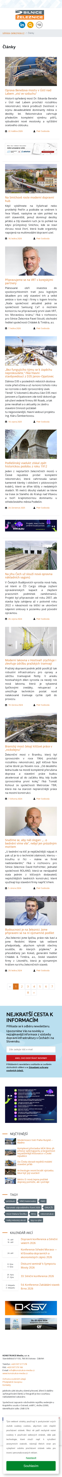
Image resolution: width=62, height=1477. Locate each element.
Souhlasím (31, 1466)
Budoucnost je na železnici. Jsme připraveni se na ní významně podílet (29, 931)
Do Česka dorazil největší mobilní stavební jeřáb (34, 1163)
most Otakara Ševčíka (16, 1213)
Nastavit (31, 1458)
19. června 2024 (15, 704)
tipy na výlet (36, 1220)
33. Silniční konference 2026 (37, 1276)
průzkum (10, 1201)
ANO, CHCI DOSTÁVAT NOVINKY (31, 1058)
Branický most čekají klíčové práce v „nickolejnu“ (28, 748)
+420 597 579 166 (15, 1367)
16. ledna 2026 (15, 238)
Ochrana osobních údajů (14, 1378)
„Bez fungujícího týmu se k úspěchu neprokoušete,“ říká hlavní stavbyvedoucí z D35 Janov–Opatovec (29, 373)
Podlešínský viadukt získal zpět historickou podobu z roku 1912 (26, 464)
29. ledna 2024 (15, 970)
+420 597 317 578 (19, 1364)
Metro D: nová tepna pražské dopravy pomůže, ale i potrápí (33, 1180)
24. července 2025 (16, 507)
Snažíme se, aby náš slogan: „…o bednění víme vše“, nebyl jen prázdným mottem (31, 843)
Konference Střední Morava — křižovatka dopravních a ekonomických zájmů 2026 (39, 1253)
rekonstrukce (47, 1213)
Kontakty (7, 1384)
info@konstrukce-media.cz (22, 1370)
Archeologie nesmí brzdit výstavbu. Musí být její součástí (35, 1171)
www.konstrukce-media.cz (15, 1373)
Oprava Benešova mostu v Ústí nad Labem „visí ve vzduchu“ (28, 91)
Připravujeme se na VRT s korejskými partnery (29, 281)
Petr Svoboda (43, 131)
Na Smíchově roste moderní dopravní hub (29, 199)
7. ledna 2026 (14, 328)
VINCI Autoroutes (28, 1201)
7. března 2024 (15, 798)
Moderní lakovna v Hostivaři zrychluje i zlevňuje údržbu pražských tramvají (30, 661)
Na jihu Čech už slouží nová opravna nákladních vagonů (28, 575)
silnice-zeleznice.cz (13, 33)
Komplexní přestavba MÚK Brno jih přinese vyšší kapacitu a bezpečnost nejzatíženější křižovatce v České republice (36, 1152)
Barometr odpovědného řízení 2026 (23, 1207)
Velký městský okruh (16, 1220)
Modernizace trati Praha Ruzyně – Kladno (35, 1141)
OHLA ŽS (49, 1207)
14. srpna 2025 (15, 421)
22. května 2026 (15, 131)
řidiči (43, 1201)
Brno (33, 1213)
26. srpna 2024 (15, 618)
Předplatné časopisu (12, 1381)
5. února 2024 (14, 888)
